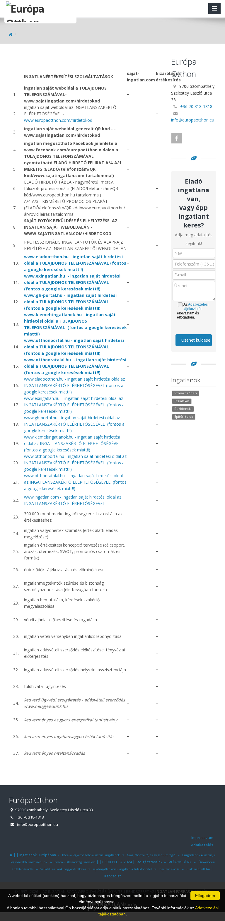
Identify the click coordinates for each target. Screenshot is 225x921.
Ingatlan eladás (168, 869)
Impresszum (202, 837)
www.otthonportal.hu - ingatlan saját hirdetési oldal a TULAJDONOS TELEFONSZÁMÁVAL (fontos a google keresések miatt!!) (74, 347)
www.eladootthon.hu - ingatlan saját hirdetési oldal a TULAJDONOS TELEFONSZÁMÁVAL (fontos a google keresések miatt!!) (75, 263)
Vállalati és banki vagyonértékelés (63, 869)
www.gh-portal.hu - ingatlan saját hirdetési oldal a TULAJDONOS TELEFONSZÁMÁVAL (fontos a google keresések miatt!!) (70, 301)
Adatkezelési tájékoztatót (196, 306)
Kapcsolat (112, 876)
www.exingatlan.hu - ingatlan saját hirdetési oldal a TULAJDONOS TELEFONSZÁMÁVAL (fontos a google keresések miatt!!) (72, 282)
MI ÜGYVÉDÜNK (179, 862)
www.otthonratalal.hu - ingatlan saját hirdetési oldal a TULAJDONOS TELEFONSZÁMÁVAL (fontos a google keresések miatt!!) (75, 366)
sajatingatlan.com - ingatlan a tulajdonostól (121, 869)
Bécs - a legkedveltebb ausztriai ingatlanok (90, 855)
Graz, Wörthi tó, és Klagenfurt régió (150, 855)
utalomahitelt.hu (197, 869)
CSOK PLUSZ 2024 (117, 862)
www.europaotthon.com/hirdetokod (58, 120)
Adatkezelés (202, 845)
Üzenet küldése (195, 340)
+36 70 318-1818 (196, 106)
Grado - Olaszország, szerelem (74, 862)
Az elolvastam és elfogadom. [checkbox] (193, 310)
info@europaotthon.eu (192, 120)
